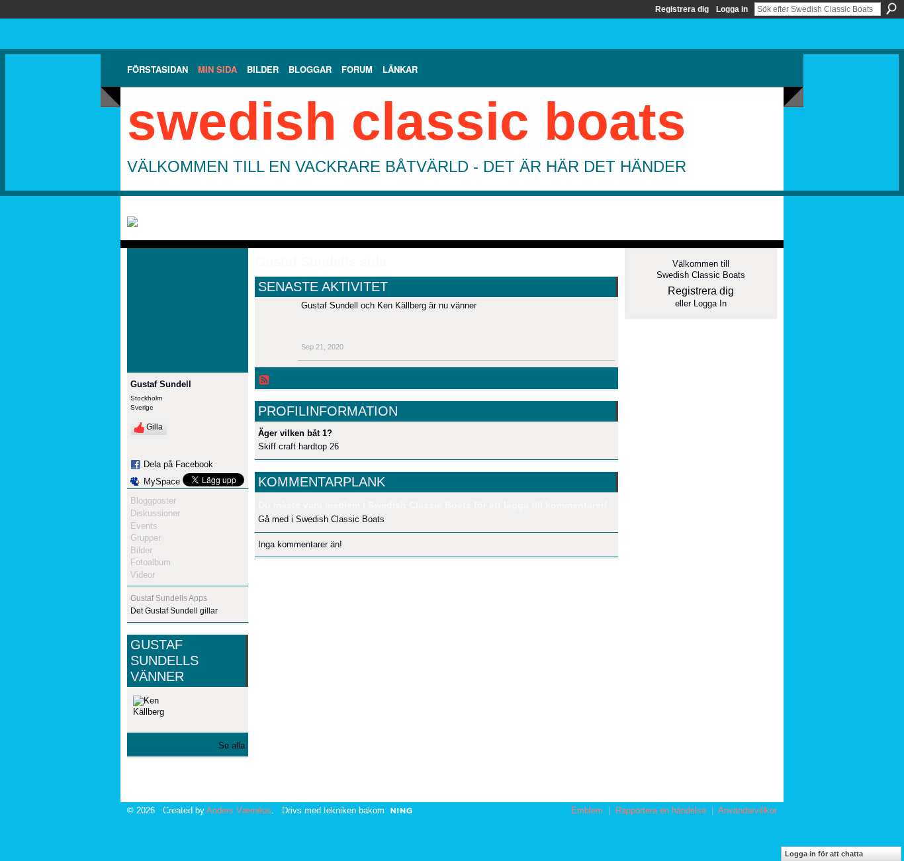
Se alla (231, 745)
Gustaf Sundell (329, 305)
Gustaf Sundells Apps (168, 598)
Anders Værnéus (238, 810)
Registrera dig (682, 9)
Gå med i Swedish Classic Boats (321, 519)
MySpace (162, 481)
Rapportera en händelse (660, 810)
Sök (891, 9)
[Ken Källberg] (149, 711)
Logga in (732, 9)
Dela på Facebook (178, 464)
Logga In (710, 303)
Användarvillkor (747, 810)
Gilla (154, 426)
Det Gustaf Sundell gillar (174, 610)
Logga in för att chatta (824, 854)
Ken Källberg (401, 305)
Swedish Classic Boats (406, 121)
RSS (265, 380)
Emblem (587, 810)
